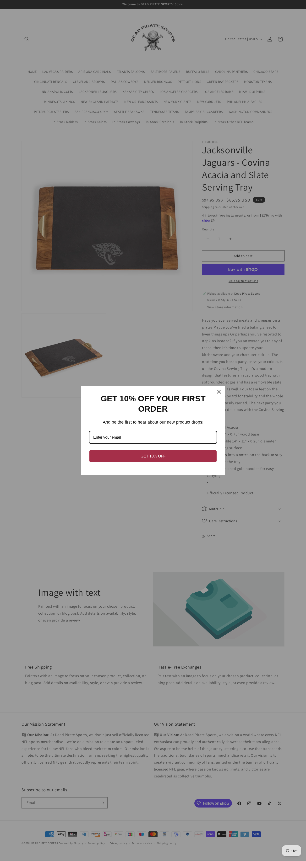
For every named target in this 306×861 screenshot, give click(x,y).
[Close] (219, 391)
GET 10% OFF (153, 456)
